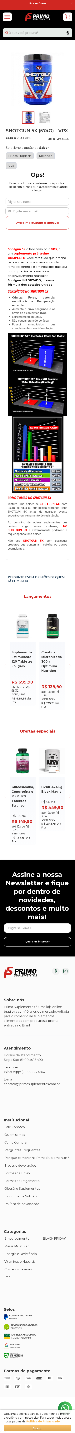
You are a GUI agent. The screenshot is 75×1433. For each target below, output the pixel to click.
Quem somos (14, 1135)
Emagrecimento (16, 1238)
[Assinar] (37, 942)
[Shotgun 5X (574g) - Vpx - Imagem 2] (44, 117)
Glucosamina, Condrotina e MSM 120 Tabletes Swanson (23, 796)
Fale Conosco (14, 1127)
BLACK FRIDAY (54, 1238)
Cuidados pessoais (18, 1269)
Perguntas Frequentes (22, 1150)
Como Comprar (16, 1142)
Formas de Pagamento (22, 1181)
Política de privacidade (21, 1204)
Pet (7, 1277)
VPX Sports (63, 138)
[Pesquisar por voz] (67, 33)
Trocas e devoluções (20, 1165)
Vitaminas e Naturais (19, 1261)
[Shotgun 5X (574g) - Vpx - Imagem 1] (28, 117)
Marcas (9, 1211)
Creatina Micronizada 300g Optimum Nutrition (51, 661)
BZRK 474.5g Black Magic (51, 789)
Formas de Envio (17, 1173)
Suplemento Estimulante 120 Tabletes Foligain (22, 659)
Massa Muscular (16, 1246)
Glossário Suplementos (22, 1188)
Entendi (37, 1428)
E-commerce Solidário (21, 1196)
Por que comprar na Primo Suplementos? (36, 1158)
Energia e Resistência (20, 1254)
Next (69, 666)
